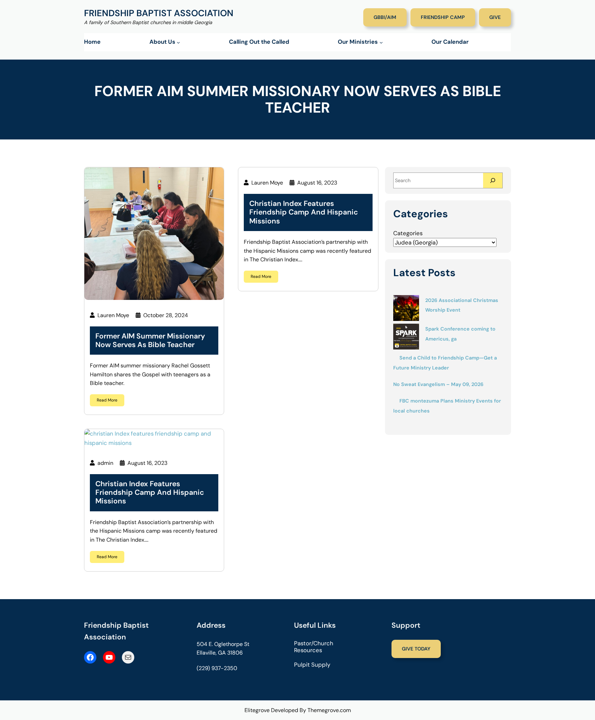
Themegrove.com (329, 710)
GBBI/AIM (385, 17)
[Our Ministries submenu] (381, 42)
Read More (107, 400)
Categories (407, 233)
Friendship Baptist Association (158, 13)
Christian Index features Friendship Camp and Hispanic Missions (303, 212)
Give (495, 17)
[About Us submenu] (178, 42)
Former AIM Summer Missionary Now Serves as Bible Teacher (150, 340)
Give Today (416, 649)
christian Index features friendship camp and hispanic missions (149, 493)
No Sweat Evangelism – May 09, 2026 (438, 384)
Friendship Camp (443, 17)
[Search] (492, 180)
